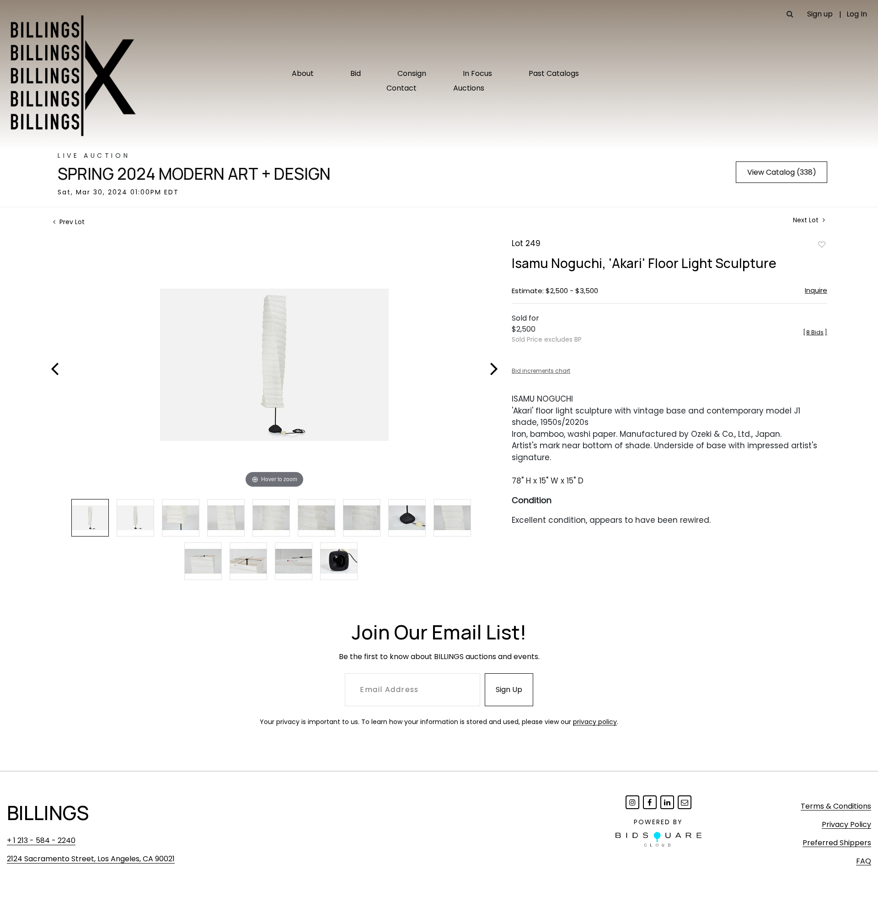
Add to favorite (821, 244)
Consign (411, 73)
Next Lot (806, 220)
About (303, 73)
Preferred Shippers (837, 842)
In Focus (477, 73)
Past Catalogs (554, 73)
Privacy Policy (846, 824)
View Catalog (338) (781, 172)
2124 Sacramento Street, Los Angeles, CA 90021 (91, 858)
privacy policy (595, 721)
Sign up (820, 14)
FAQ (863, 861)
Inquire (816, 290)
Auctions (468, 88)
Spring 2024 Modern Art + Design (194, 174)
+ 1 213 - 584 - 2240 (41, 840)
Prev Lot (71, 221)
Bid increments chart (541, 371)
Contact (401, 88)
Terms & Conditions (836, 806)
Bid (355, 73)
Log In (856, 14)
